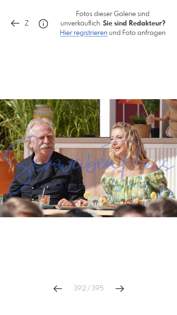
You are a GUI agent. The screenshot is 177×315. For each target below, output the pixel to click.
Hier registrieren (84, 33)
